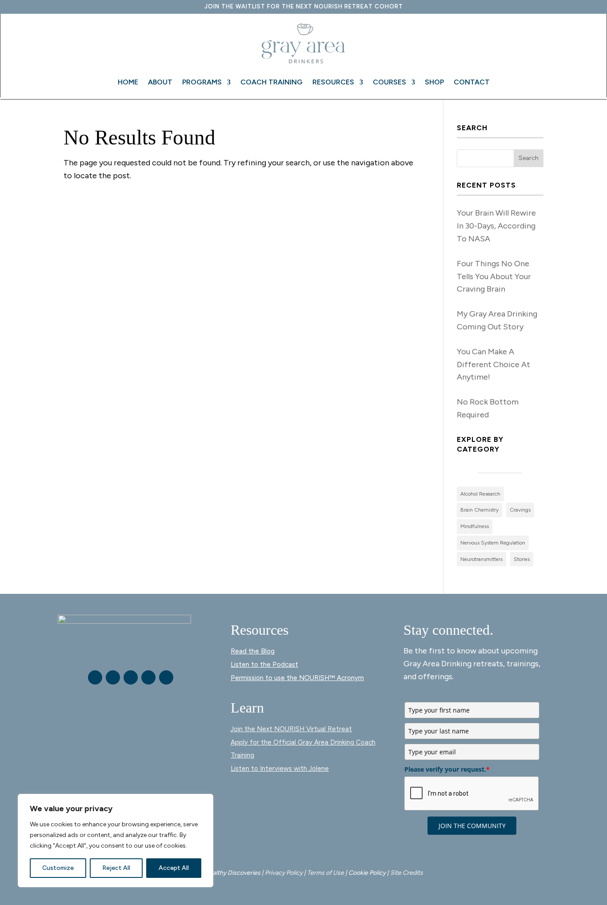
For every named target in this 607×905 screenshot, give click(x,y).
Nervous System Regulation (492, 543)
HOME (128, 82)
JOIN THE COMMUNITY (472, 825)
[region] (115, 840)
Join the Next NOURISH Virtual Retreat (291, 729)
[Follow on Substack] (166, 677)
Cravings (520, 510)
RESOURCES (333, 82)
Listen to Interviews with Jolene (280, 769)
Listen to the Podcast (264, 665)
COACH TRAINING (271, 82)
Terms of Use (325, 873)
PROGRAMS (202, 82)
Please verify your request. (447, 769)
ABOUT (160, 82)
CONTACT (472, 82)
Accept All (174, 868)
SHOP (434, 82)
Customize (58, 868)
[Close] (204, 801)
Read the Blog (253, 651)
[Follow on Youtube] (131, 677)
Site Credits (406, 873)
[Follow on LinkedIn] (148, 677)
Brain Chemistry (479, 510)
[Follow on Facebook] (95, 677)
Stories (522, 559)
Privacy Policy (284, 873)
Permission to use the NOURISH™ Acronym (297, 678)
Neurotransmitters (481, 559)
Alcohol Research (480, 494)
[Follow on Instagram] (113, 677)
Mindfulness (474, 526)
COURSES (389, 82)
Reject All (116, 868)
